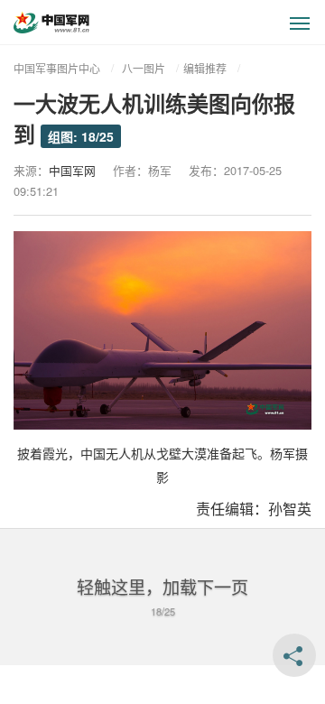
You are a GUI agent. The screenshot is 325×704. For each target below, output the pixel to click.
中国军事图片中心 (57, 68)
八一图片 (143, 68)
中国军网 (72, 170)
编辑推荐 (205, 68)
